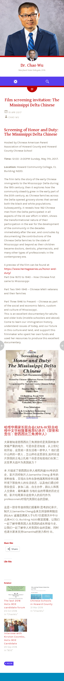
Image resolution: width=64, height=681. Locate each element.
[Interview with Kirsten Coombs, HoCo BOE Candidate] (15, 625)
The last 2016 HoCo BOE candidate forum (14, 604)
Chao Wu (13, 117)
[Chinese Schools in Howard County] (41, 592)
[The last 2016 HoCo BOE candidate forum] (15, 592)
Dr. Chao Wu (32, 65)
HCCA (9, 663)
